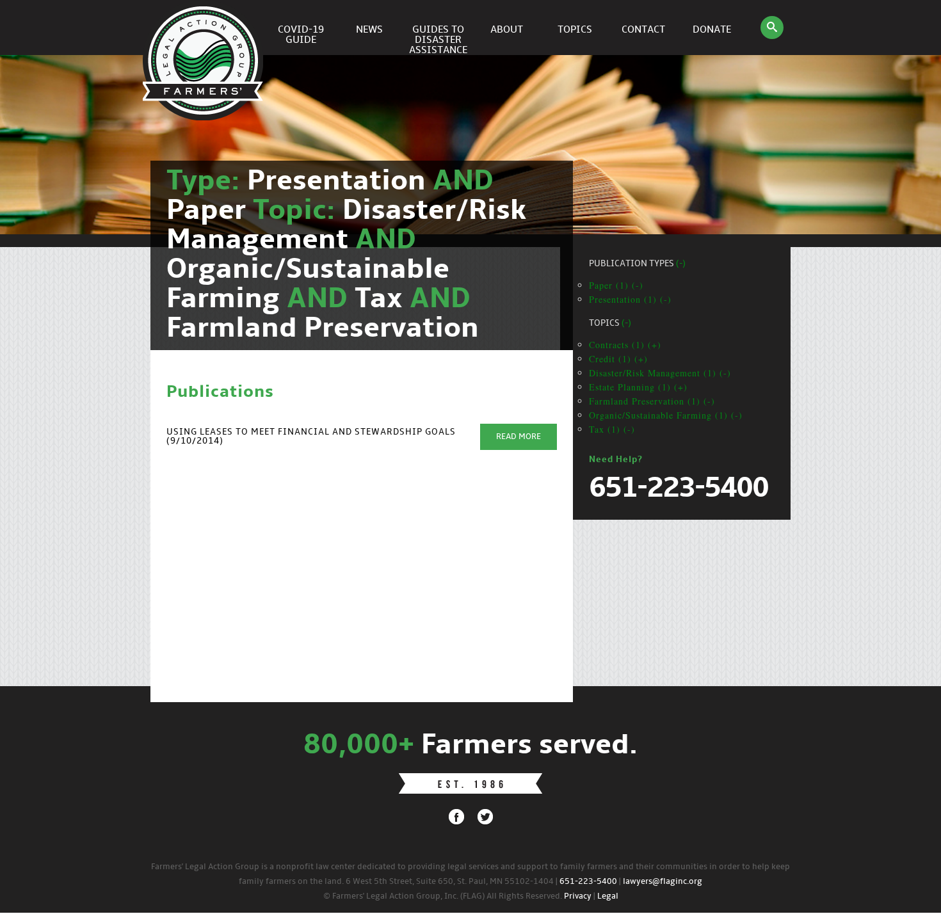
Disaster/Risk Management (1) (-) (660, 373)
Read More (518, 437)
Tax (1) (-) (612, 429)
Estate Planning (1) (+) (638, 387)
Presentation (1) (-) (630, 299)
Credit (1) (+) (618, 359)
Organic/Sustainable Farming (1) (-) (666, 415)
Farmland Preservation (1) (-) (652, 401)
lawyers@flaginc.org (662, 882)
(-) (681, 264)
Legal (607, 896)
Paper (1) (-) (616, 285)
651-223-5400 (588, 882)
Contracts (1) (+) (625, 345)
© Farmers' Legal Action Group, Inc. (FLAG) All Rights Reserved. (442, 896)
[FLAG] (205, 27)
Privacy (577, 896)
